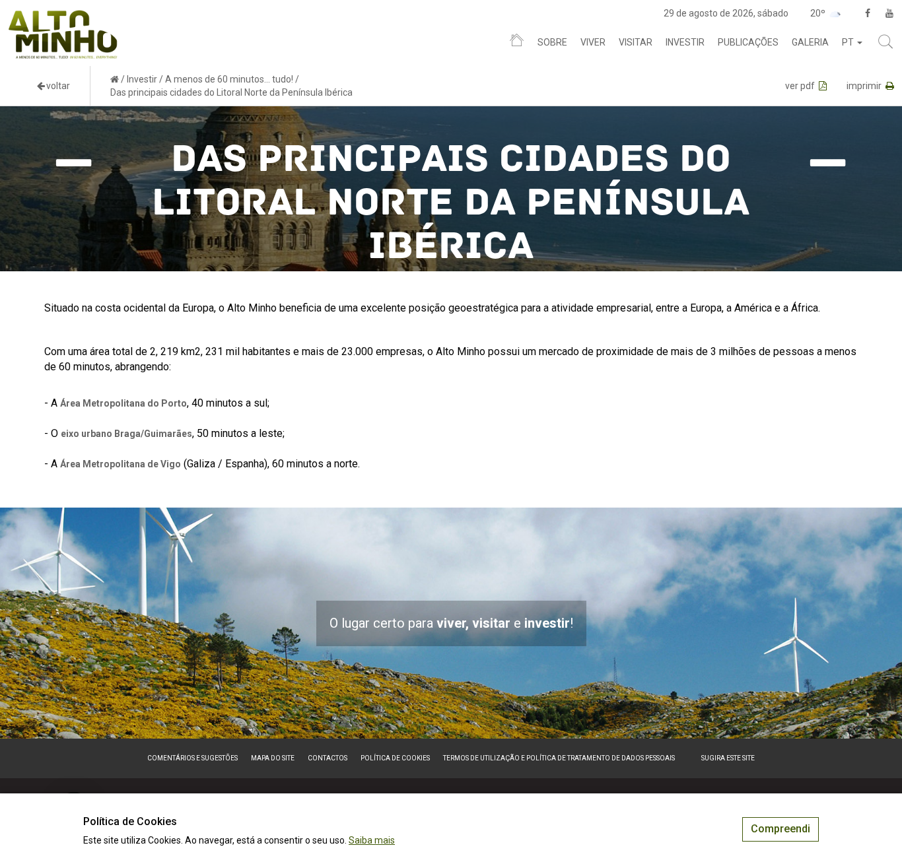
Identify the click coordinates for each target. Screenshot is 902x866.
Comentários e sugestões (192, 758)
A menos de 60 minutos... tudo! (229, 79)
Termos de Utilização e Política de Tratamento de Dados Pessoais (559, 758)
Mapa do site (273, 758)
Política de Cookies (395, 758)
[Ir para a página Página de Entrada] (114, 79)
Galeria (810, 42)
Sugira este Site (728, 758)
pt (849, 42)
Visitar (635, 42)
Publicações (748, 42)
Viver (593, 42)
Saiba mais (372, 840)
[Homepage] (516, 43)
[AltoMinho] (63, 16)
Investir (685, 42)
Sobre (552, 42)
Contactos (327, 758)
